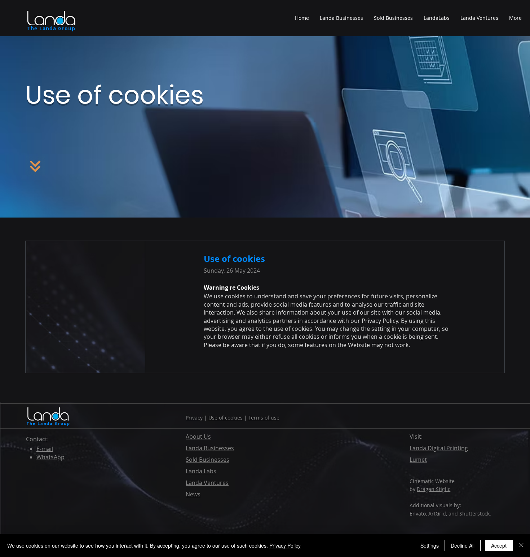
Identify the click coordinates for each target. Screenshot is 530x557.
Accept (499, 545)
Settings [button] (429, 545)
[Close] (521, 545)
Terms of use (263, 417)
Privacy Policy (285, 545)
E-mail (44, 449)
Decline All (462, 545)
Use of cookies (225, 417)
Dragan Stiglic (433, 489)
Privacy (194, 417)
